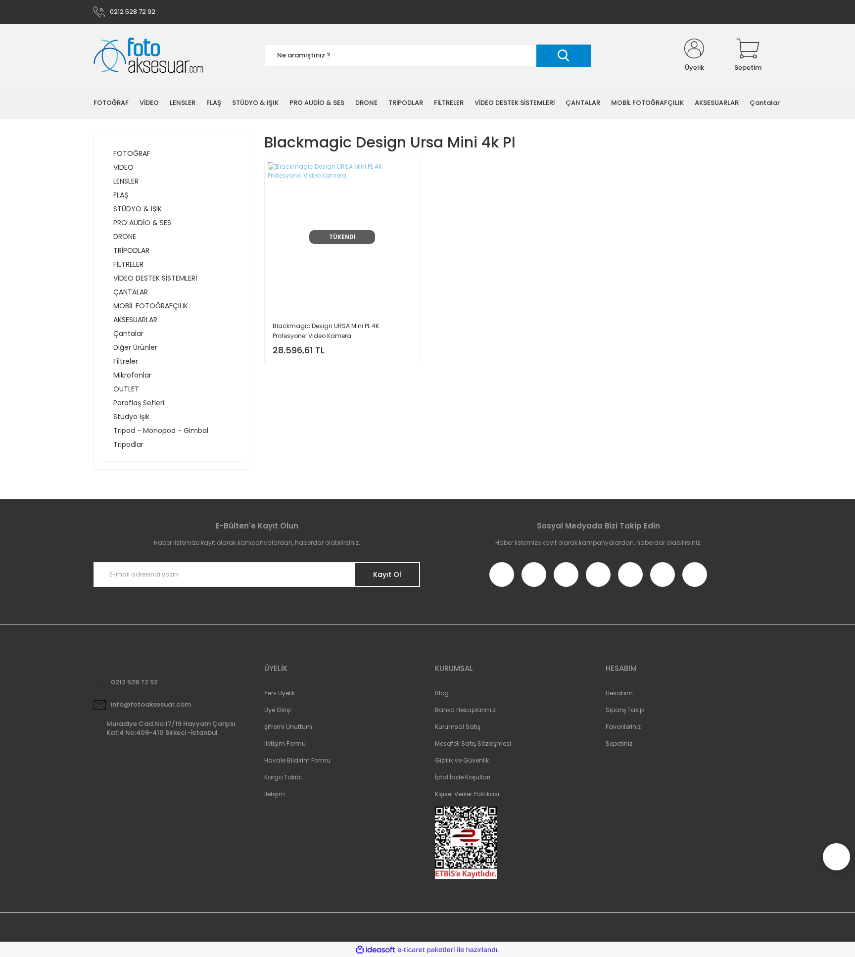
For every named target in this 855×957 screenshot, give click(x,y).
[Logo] (148, 56)
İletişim (274, 794)
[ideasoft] (375, 950)
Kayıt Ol (387, 574)
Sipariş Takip (625, 710)
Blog (442, 693)
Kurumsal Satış (457, 726)
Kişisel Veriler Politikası (467, 794)
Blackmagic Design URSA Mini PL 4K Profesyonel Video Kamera (326, 331)
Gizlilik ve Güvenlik (462, 760)
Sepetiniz (619, 743)
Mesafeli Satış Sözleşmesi (473, 743)
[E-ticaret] (426, 949)
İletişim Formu (285, 743)
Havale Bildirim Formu (297, 760)
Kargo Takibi (283, 777)
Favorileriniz (623, 726)
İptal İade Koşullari (462, 777)
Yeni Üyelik (279, 693)
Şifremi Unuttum (288, 726)
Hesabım (619, 693)
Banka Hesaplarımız (465, 710)
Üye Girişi (277, 710)
